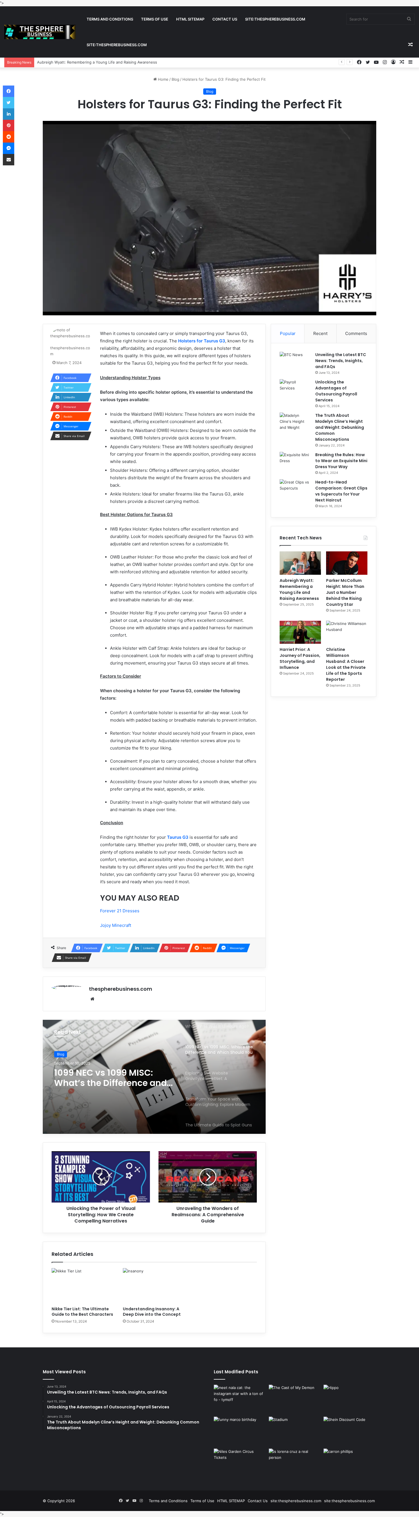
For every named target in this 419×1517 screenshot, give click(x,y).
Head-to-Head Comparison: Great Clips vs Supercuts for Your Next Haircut (341, 491)
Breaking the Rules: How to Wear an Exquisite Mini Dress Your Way (341, 461)
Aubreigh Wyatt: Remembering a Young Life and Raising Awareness (299, 589)
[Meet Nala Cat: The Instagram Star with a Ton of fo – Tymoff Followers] (240, 1399)
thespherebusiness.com (120, 988)
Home (162, 79)
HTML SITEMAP (190, 19)
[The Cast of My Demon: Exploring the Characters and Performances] (295, 1399)
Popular (288, 333)
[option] (154, 1077)
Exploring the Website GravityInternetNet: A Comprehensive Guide (102, 1078)
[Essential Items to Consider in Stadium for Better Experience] (295, 1431)
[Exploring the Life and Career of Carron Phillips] (350, 1463)
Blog (175, 79)
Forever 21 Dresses (119, 910)
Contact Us (224, 19)
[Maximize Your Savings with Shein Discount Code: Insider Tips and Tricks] (350, 1431)
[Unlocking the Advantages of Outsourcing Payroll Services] (295, 390)
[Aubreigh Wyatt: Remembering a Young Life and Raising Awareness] (300, 563)
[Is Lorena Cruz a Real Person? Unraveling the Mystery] (295, 1463)
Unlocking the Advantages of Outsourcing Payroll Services (336, 391)
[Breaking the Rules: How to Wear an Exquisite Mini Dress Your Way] (295, 462)
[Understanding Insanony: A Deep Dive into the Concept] (154, 1285)
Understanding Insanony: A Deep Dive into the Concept (152, 1311)
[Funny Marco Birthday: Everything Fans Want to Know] (240, 1431)
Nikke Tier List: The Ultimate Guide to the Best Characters (82, 1311)
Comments (356, 333)
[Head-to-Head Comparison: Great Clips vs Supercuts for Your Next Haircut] (295, 490)
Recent (320, 333)
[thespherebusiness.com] (40, 32)
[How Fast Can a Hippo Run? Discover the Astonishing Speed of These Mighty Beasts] (350, 1399)
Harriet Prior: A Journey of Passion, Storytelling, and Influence (300, 658)
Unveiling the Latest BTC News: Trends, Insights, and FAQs (340, 360)
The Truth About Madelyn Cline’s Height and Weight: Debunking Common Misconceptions (339, 427)
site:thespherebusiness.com (275, 19)
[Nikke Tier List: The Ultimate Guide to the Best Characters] (83, 1285)
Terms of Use (154, 19)
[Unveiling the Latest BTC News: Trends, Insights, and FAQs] (295, 362)
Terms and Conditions (110, 19)
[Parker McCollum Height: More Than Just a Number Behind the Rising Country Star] (346, 562)
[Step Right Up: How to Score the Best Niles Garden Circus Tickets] (240, 1463)
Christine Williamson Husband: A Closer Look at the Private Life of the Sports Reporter (346, 664)
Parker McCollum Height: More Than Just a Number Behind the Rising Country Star (111, 62)
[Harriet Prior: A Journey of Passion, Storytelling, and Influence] (300, 632)
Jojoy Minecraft (115, 925)
